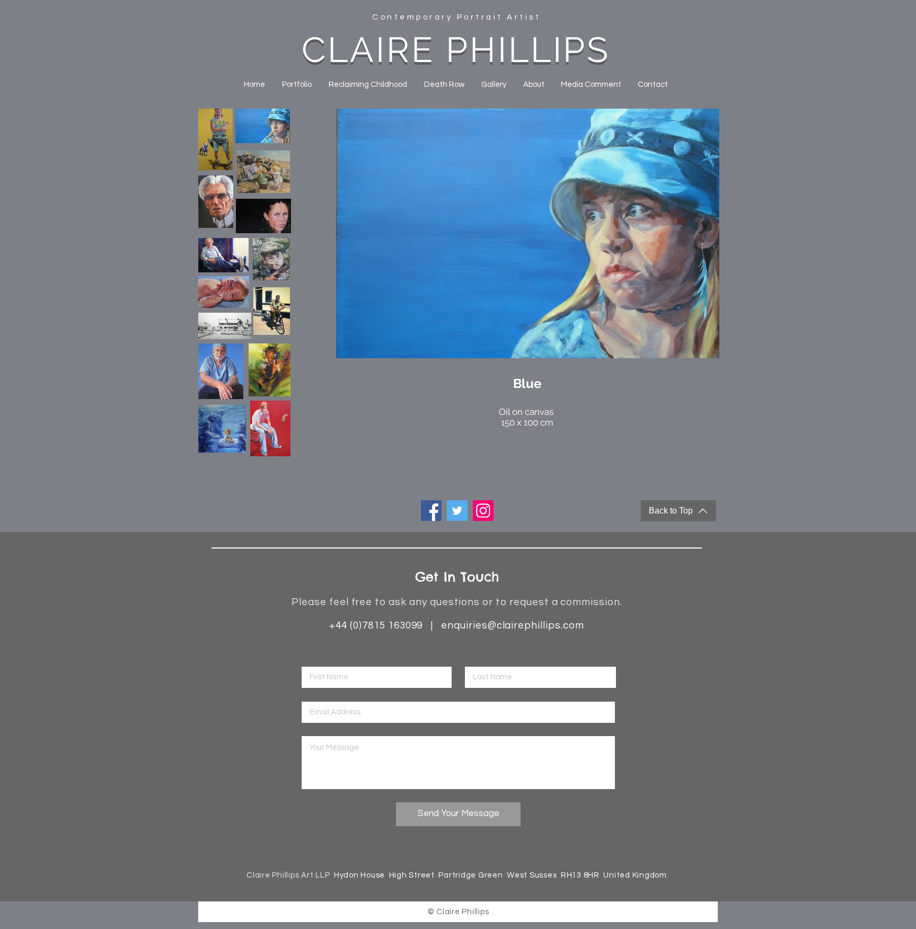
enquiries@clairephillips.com (512, 625)
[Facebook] (431, 510)
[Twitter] (457, 510)
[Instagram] (483, 510)
